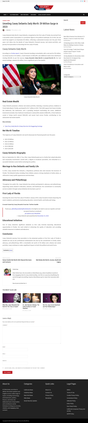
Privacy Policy (49, 395)
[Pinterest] (84, 1)
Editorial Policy (71, 401)
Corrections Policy (72, 398)
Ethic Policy (70, 403)
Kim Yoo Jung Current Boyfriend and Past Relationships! (51, 305)
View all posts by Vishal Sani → (20, 283)
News (5, 14)
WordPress (26, 420)
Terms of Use (70, 392)
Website (5, 360)
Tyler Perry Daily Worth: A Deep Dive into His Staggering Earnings (23, 126)
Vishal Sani (8, 30)
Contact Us (48, 392)
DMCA (68, 390)
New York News (24, 14)
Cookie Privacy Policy (73, 395)
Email (4, 353)
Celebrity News (6, 20)
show (10, 250)
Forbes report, (15, 53)
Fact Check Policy (72, 406)
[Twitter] (83, 1)
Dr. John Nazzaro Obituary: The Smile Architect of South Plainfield (31, 306)
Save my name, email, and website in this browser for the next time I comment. (25, 368)
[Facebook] (81, 1)
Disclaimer (48, 398)
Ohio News (33, 14)
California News (14, 14)
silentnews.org (14, 420)
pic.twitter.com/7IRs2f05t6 (32, 213)
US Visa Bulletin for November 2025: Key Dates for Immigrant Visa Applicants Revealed (74, 58)
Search (66, 20)
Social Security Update (44, 14)
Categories (67, 75)
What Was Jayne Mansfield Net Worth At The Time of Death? (11, 305)
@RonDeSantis (26, 209)
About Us (48, 390)
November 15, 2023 (43, 216)
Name (4, 347)
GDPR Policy (70, 414)
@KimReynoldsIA (17, 209)
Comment (5, 325)
